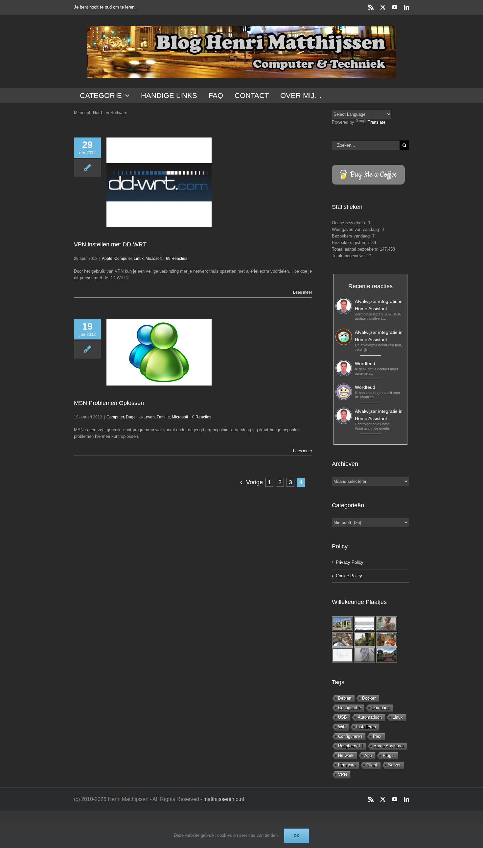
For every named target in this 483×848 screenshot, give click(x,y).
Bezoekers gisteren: (351, 242)
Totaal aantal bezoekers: (356, 249)
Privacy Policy (349, 562)
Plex (377, 736)
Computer (123, 258)
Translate (376, 122)
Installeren (366, 726)
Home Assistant (389, 745)
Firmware (347, 764)
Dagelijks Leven (140, 417)
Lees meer (302, 292)
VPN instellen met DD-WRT (110, 244)
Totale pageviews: (349, 255)
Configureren (350, 736)
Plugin (389, 755)
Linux (139, 258)
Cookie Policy (349, 575)
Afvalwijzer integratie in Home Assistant (378, 305)
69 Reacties (176, 258)
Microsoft (154, 258)
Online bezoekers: (350, 222)
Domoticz (381, 707)
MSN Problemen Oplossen (109, 403)
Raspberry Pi (350, 745)
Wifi (341, 726)
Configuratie (349, 707)
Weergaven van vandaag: (356, 229)
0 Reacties (201, 417)
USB (342, 717)
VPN (342, 774)
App (368, 755)
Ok (296, 835)
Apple (107, 258)
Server (394, 764)
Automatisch (370, 717)
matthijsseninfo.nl (223, 799)
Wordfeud (365, 363)
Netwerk (346, 755)
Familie (163, 417)
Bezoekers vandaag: (352, 236)
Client (371, 764)
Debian (344, 698)
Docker (369, 698)
